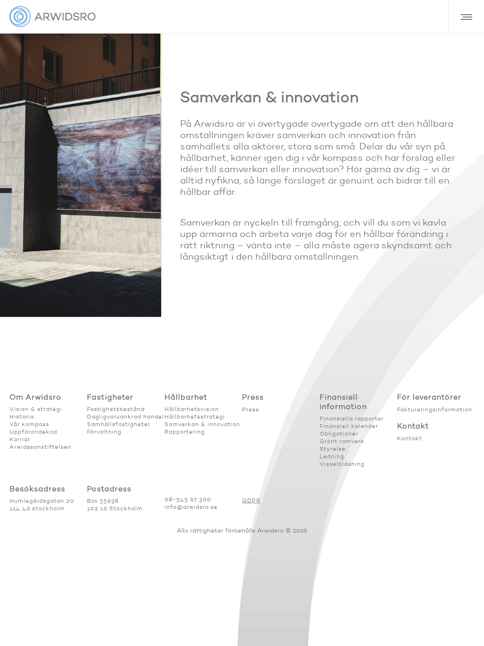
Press (250, 409)
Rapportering (184, 431)
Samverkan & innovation (202, 424)
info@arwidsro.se (190, 506)
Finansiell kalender (349, 425)
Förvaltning (104, 431)
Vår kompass (29, 424)
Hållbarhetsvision (191, 408)
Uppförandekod (33, 431)
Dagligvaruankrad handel (125, 416)
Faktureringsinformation (434, 409)
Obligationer (339, 433)
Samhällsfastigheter (118, 424)
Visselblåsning (342, 463)
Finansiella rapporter (352, 418)
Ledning (332, 456)
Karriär (19, 439)
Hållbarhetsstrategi (194, 416)
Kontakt (409, 438)
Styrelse (333, 448)
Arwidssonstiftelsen (40, 446)
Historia (21, 416)
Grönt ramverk (342, 441)
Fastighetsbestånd (116, 408)
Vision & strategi (35, 408)
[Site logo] (52, 16)
